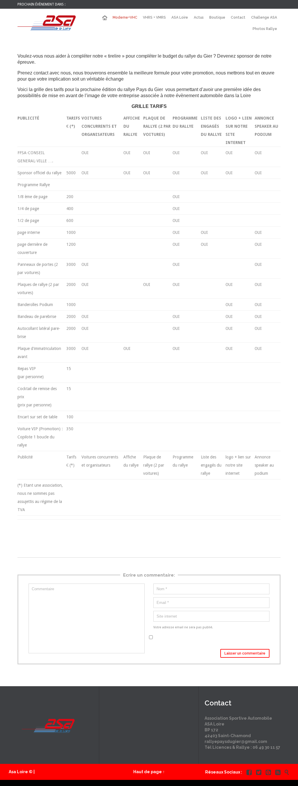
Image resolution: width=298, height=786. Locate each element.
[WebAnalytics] (149, 783)
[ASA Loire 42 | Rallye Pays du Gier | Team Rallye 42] (46, 23)
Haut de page (147, 771)
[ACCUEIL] (104, 18)
